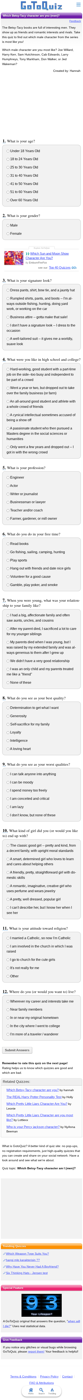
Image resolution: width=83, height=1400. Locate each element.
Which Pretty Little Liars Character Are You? (36, 1104)
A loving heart (20, 749)
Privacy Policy (49, 1376)
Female (15, 233)
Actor (13, 486)
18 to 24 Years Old (23, 159)
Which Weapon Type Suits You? (27, 1253)
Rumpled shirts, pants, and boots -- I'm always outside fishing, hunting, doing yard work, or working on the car (39, 304)
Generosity (18, 716)
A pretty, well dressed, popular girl (35, 899)
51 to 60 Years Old (23, 192)
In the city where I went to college (34, 1026)
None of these (20, 682)
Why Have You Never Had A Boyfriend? (32, 1266)
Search (42, 1394)
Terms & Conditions (23, 1376)
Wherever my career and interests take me (41, 1001)
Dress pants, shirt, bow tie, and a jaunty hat (42, 290)
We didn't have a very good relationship (39, 661)
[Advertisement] (41, 104)
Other (14, 976)
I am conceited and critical (29, 798)
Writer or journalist (23, 494)
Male (13, 225)
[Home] (41, 6)
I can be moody (21, 782)
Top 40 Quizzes (60, 267)
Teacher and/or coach (26, 510)
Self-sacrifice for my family (29, 724)
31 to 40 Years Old (23, 175)
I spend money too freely (28, 790)
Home (31, 1394)
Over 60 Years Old (23, 200)
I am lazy (16, 807)
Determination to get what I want (34, 708)
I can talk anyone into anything (32, 774)
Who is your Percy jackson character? (33, 1127)
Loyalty (15, 732)
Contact (67, 1376)
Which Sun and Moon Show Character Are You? (47, 256)
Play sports (18, 560)
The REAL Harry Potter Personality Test (34, 1097)
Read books (19, 544)
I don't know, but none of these (32, 815)
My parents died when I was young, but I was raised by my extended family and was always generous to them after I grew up (41, 647)
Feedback (75, 21)
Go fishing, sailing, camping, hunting (37, 552)
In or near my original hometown (34, 1017)
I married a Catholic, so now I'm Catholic (40, 938)
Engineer (16, 477)
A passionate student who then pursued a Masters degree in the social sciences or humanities (39, 433)
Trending (52, 1394)
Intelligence (18, 740)
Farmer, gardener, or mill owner (33, 518)
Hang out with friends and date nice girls (40, 568)
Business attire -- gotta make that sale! (38, 317)
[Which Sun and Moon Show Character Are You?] (13, 258)
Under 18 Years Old (24, 151)
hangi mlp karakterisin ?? (23, 1260)
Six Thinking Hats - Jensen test (27, 1273)
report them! (36, 1351)
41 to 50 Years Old (23, 184)
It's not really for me (24, 968)
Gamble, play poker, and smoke (33, 585)
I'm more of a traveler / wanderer (33, 1034)
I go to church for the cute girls (32, 959)
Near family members (25, 1009)
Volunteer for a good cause (30, 576)
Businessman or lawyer (27, 502)
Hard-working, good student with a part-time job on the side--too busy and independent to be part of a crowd (41, 374)
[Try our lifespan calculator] (41, 1305)
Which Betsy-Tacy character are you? (32, 1090)
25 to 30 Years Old (23, 167)
